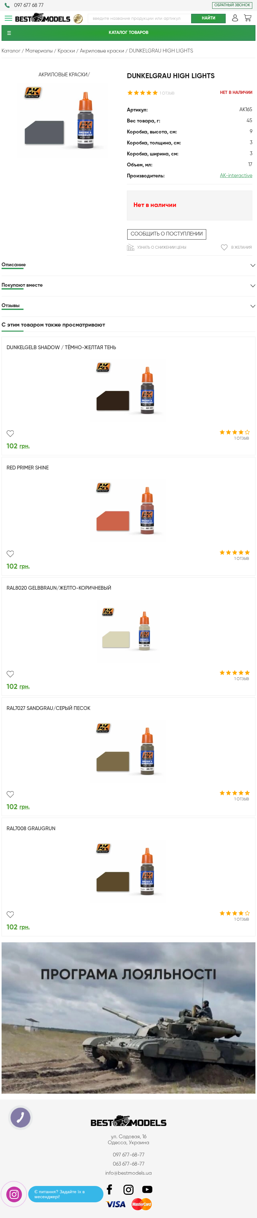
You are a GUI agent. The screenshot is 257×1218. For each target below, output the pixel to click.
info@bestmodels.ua (128, 1173)
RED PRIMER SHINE (28, 468)
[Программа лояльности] (128, 1092)
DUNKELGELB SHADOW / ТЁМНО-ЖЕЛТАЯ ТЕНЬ (61, 347)
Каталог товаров (128, 32)
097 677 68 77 (29, 5)
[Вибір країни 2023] (78, 22)
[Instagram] (128, 1189)
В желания (241, 248)
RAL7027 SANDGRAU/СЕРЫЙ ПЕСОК (48, 708)
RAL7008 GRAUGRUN (31, 828)
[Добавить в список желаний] (10, 433)
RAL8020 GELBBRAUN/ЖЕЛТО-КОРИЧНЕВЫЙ (59, 588)
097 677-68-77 (128, 1155)
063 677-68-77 (128, 1164)
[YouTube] (147, 1189)
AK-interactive (236, 175)
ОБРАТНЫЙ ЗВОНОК (232, 5)
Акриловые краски (63, 75)
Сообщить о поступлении (167, 234)
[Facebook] (110, 1189)
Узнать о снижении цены (161, 248)
